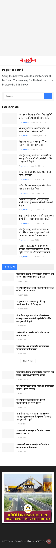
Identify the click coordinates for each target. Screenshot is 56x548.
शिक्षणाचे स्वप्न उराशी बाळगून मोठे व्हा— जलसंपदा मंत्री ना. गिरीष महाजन (34, 143)
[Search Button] (48, 96)
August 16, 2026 (36, 136)
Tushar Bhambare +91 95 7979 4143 (35, 541)
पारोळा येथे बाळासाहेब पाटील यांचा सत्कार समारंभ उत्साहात (35, 173)
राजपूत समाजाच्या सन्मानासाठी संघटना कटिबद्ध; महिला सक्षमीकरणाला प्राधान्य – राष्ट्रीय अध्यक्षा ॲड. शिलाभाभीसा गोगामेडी (35, 249)
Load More (28, 361)
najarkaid (24, 122)
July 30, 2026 (35, 166)
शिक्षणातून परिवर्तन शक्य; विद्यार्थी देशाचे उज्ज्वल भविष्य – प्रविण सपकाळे (34, 130)
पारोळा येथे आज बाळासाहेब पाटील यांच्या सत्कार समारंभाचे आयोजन (34, 187)
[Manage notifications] (49, 541)
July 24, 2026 (35, 179)
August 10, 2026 (36, 149)
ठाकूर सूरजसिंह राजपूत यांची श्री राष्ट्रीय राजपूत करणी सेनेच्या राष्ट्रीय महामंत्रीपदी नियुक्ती (36, 217)
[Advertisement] (28, 28)
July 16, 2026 (35, 257)
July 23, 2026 (35, 223)
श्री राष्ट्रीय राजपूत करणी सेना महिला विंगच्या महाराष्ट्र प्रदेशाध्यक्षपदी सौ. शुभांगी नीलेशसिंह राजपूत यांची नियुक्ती (35, 159)
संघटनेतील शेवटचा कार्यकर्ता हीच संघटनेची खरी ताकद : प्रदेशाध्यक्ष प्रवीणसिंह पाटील (35, 116)
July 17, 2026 (35, 240)
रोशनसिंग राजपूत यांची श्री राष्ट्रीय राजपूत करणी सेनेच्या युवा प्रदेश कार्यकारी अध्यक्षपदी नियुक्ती (36, 202)
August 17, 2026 (36, 122)
